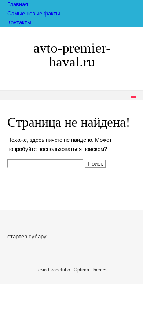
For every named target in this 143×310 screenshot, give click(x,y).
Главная (17, 4)
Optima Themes (91, 270)
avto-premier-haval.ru (72, 54)
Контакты (19, 22)
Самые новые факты (33, 13)
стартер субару (27, 236)
